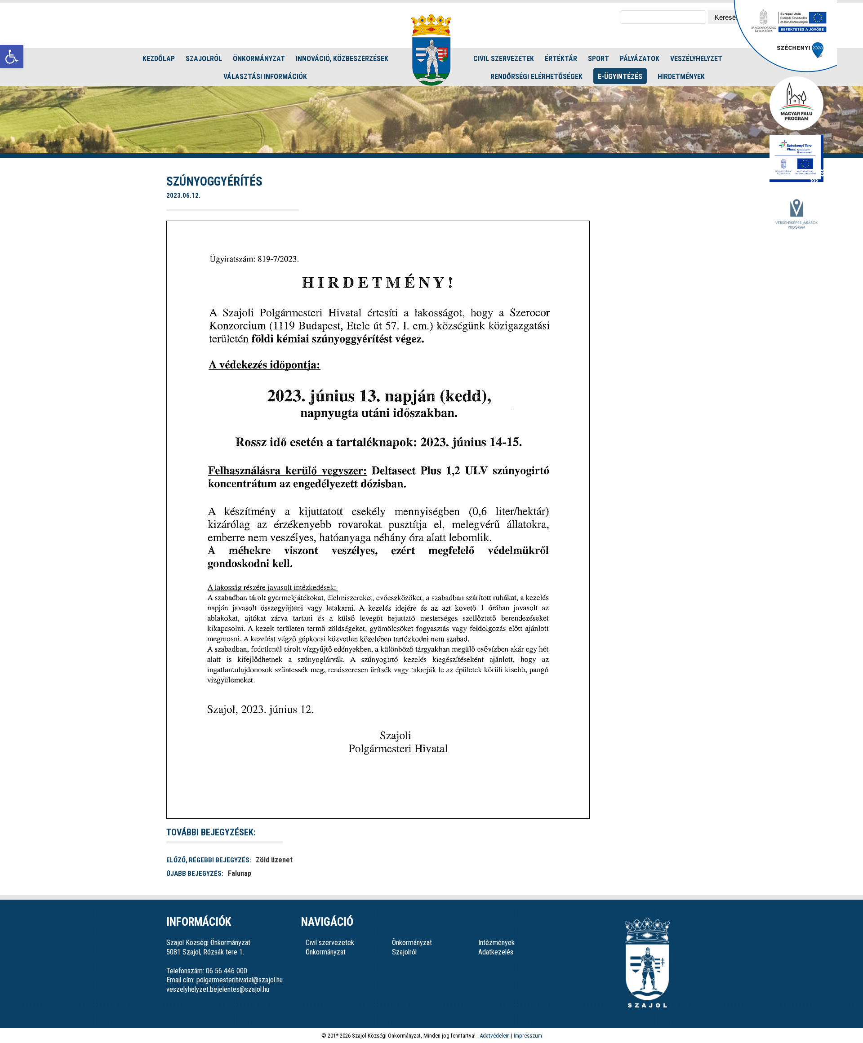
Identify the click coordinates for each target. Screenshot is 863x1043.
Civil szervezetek (503, 58)
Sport (598, 58)
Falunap (239, 873)
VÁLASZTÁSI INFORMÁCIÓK (265, 76)
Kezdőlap (158, 58)
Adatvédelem (495, 1035)
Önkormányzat (259, 58)
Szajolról (204, 58)
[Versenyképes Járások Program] (796, 214)
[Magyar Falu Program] (796, 104)
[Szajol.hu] (431, 50)
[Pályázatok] (785, 70)
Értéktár (561, 58)
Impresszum (528, 1035)
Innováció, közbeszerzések (342, 58)
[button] (11, 56)
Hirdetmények (681, 76)
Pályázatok (639, 58)
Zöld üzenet (274, 860)
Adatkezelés (495, 952)
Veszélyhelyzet (696, 58)
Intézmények (496, 942)
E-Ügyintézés (620, 76)
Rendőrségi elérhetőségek (536, 76)
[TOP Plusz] (796, 159)
